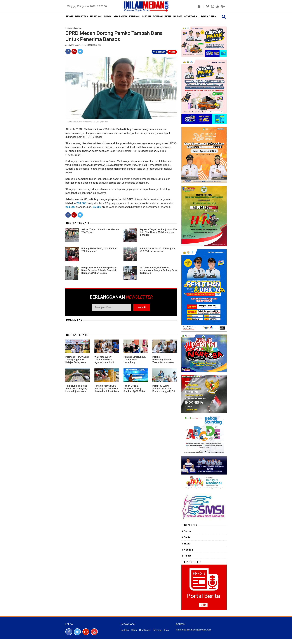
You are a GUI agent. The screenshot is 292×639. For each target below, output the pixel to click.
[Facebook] (68, 51)
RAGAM (177, 16)
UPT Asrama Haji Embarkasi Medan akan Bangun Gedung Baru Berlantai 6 (158, 270)
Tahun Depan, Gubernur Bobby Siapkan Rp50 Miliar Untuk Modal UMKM (134, 389)
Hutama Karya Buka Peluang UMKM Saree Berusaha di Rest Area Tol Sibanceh (106, 389)
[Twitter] (80, 51)
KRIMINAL (134, 16)
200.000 (81, 203)
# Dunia (185, 537)
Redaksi (125, 630)
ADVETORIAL (191, 16)
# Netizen (187, 549)
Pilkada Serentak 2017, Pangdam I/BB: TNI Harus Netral (157, 250)
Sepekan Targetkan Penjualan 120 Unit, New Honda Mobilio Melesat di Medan (158, 232)
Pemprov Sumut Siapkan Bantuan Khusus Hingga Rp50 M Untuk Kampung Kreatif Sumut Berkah (164, 391)
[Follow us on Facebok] (68, 631)
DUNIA (108, 16)
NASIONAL (96, 16)
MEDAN (146, 16)
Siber (134, 630)
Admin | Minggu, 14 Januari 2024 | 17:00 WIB (83, 45)
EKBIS (168, 16)
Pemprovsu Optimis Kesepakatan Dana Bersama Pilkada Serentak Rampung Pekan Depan (99, 270)
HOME (69, 16)
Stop (172, 51)
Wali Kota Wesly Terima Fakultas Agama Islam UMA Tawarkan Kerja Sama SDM (106, 362)
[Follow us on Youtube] (94, 631)
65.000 (97, 206)
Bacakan (160, 51)
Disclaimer (145, 630)
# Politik (186, 555)
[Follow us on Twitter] (77, 631)
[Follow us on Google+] (85, 631)
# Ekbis (185, 543)
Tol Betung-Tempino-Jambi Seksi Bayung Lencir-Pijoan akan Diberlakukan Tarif (76, 389)
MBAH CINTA (208, 16)
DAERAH (158, 16)
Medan (78, 28)
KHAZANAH (120, 16)
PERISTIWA (81, 16)
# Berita (186, 531)
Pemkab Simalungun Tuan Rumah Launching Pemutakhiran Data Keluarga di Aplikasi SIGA (134, 364)
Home (68, 28)
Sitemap (157, 630)
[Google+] (74, 51)
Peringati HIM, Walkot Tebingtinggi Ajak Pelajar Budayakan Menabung (77, 361)
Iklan (166, 630)
